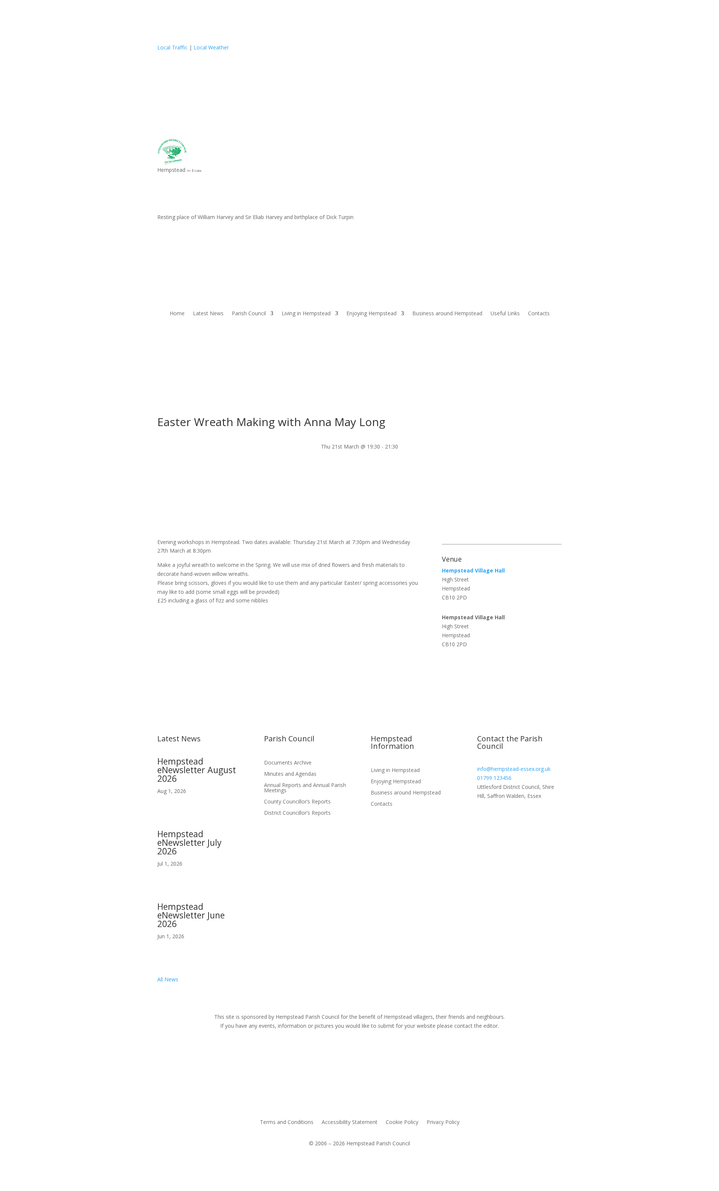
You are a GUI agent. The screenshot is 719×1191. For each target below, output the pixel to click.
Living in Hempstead (306, 314)
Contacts (539, 314)
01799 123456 (494, 777)
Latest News (208, 314)
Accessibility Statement (349, 1122)
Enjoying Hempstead (371, 314)
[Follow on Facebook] (556, 192)
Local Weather (211, 47)
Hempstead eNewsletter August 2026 (196, 769)
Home (177, 314)
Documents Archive (288, 763)
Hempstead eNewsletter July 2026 (189, 842)
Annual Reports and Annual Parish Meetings (305, 788)
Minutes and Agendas (290, 774)
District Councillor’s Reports (297, 813)
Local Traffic (172, 47)
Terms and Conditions (286, 1122)
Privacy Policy (443, 1122)
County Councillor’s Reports (297, 802)
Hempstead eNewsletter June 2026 (191, 915)
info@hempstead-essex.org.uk (513, 768)
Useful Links (505, 314)
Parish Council (249, 314)
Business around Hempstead (447, 314)
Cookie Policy (402, 1122)
